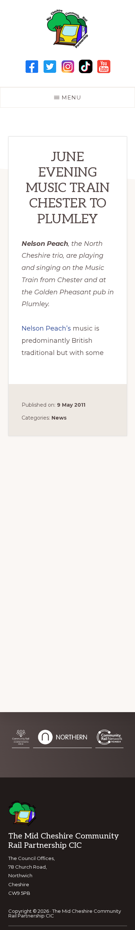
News (59, 418)
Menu (71, 97)
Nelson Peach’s (46, 328)
